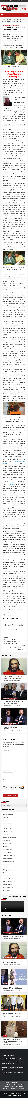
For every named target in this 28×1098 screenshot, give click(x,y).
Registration (20, 0)
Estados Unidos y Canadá (17, 1084)
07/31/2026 (16, 990)
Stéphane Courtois (7, 884)
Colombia (6, 1086)
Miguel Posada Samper (8, 861)
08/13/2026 (16, 680)
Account (5, 1088)
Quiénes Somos (13, 0)
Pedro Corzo (6, 867)
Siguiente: (17, 647)
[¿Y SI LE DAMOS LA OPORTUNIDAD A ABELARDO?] (14, 716)
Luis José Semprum (7, 858)
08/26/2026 (16, 938)
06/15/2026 (16, 730)
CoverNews (10, 1095)
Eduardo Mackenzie (8, 814)
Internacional (6, 1084)
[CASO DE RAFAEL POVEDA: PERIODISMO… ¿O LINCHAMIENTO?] (14, 977)
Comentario (6, 750)
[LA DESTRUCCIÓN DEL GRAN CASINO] (14, 926)
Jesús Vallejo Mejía (7, 849)
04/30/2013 (17, 31)
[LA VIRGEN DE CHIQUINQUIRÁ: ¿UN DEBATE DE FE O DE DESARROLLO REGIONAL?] (14, 1029)
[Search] (26, 15)
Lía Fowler (5, 817)
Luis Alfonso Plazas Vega (9, 855)
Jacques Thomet (7, 843)
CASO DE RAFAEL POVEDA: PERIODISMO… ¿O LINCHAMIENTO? (13, 1068)
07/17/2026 (16, 1044)
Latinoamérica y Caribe (16, 1082)
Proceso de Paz (6, 25)
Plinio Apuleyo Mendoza (9, 870)
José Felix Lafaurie (7, 852)
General (7, 1082)
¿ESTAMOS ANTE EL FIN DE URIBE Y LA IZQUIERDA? (12, 1073)
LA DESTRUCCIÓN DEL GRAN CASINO (13, 936)
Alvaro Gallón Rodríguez (8, 932)
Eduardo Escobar (7, 834)
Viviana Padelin (6, 890)
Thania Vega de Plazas (8, 887)
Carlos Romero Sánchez (9, 831)
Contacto (7, 0)
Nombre (5, 771)
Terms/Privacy (19, 1086)
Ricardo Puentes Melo (14, 25)
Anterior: (12, 640)
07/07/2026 (16, 705)
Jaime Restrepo (6, 846)
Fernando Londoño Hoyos (9, 837)
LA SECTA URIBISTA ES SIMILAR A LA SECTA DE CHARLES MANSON (13, 1063)
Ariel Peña (5, 826)
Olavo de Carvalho (7, 864)
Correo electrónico (18, 772)
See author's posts (14, 629)
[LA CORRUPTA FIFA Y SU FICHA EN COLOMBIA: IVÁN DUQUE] (14, 691)
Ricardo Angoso (7, 872)
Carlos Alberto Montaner (9, 828)
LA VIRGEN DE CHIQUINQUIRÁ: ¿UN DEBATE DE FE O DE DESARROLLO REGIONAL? (12, 1041)
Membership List (13, 1088)
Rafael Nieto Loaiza (8, 878)
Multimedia (15, 957)
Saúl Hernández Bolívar (8, 881)
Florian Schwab (6, 840)
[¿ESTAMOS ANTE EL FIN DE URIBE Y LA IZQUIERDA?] (14, 1003)
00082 (11, 484)
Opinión (14, 698)
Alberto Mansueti (7, 823)
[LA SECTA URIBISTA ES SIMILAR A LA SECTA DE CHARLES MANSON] (14, 666)
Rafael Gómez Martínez (9, 875)
